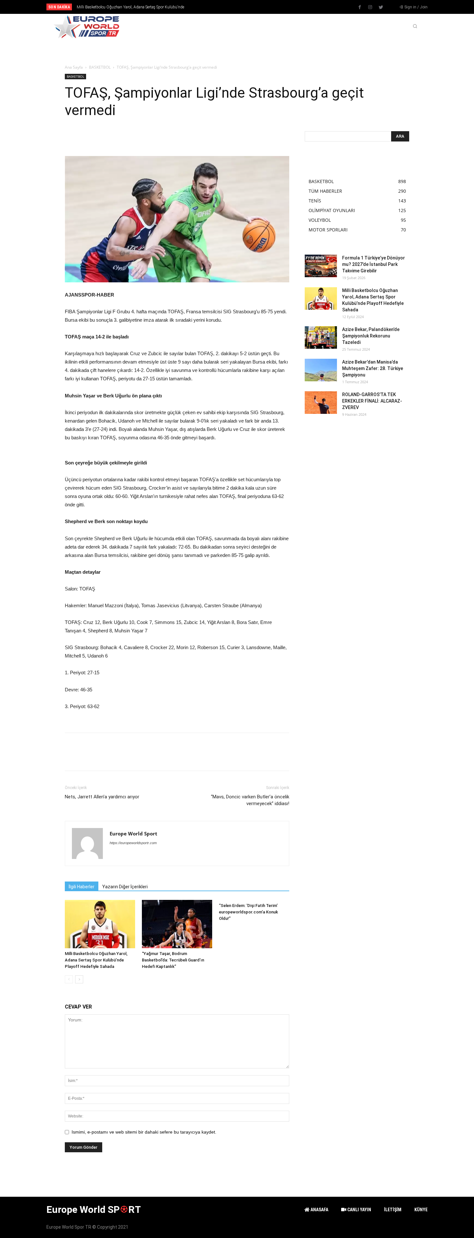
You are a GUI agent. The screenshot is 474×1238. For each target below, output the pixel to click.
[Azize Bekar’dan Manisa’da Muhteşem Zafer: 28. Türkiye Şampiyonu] (321, 370)
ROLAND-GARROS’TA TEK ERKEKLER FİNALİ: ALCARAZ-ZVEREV (372, 401)
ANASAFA (319, 1209)
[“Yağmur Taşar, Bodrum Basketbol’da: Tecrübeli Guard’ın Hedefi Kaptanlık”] (177, 924)
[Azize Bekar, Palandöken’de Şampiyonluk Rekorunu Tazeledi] (321, 337)
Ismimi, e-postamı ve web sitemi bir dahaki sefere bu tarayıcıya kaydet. (144, 1132)
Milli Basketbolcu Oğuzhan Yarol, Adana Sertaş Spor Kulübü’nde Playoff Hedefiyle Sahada (96, 960)
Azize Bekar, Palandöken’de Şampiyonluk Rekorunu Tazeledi (129, 7)
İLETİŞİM (392, 1209)
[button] (415, 26)
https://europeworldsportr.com (133, 843)
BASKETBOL (100, 67)
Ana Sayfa (74, 67)
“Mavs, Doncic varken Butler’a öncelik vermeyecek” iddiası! (250, 800)
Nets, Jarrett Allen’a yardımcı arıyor (102, 797)
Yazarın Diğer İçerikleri (125, 886)
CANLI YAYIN (358, 1209)
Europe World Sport (133, 833)
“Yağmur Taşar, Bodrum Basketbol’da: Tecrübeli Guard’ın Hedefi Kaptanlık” (173, 960)
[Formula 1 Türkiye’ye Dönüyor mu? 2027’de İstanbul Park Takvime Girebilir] (321, 266)
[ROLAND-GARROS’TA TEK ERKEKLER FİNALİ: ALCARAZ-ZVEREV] (321, 402)
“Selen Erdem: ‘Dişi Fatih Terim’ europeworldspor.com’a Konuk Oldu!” (248, 912)
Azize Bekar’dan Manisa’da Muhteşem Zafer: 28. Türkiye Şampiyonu (372, 368)
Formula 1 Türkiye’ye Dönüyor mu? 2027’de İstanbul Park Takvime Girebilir (373, 264)
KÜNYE (421, 1209)
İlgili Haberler (81, 886)
